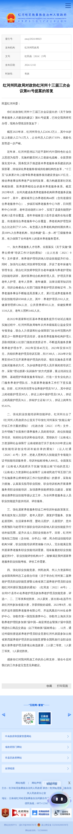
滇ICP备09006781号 (27, 825)
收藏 (49, 685)
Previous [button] (3, 715)
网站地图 (20, 783)
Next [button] (69, 715)
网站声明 (36, 783)
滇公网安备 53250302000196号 (54, 825)
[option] (36, 714)
